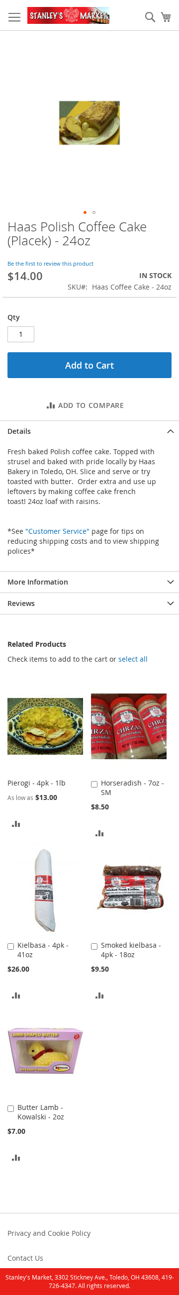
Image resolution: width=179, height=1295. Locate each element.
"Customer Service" (57, 531)
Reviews (21, 603)
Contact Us (25, 1258)
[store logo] (68, 15)
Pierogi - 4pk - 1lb (36, 783)
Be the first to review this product (50, 263)
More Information (37, 582)
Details (19, 431)
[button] (85, 212)
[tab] (89, 431)
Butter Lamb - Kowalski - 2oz (40, 1111)
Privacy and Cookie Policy (48, 1233)
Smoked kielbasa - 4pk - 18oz (131, 949)
